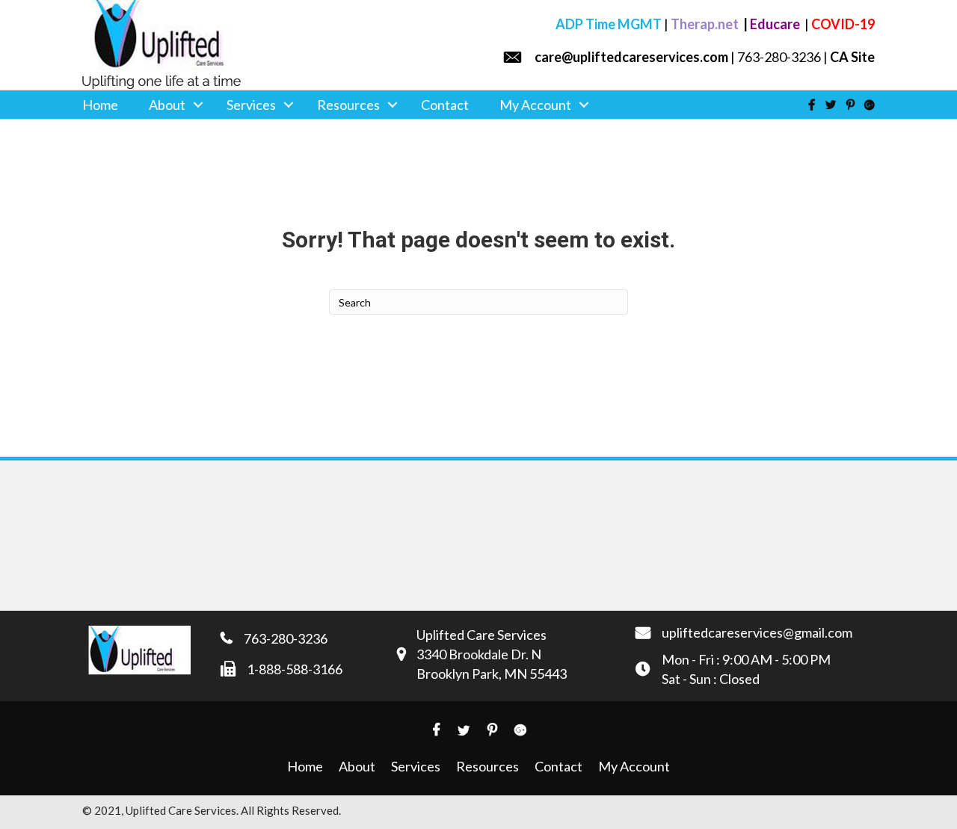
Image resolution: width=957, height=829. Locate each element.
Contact (445, 104)
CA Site (852, 57)
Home (100, 104)
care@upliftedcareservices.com (631, 57)
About (167, 104)
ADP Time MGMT (609, 24)
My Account (535, 104)
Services (251, 104)
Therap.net (706, 24)
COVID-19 (843, 24)
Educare (776, 24)
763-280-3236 (285, 638)
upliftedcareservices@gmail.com (757, 632)
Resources (348, 104)
